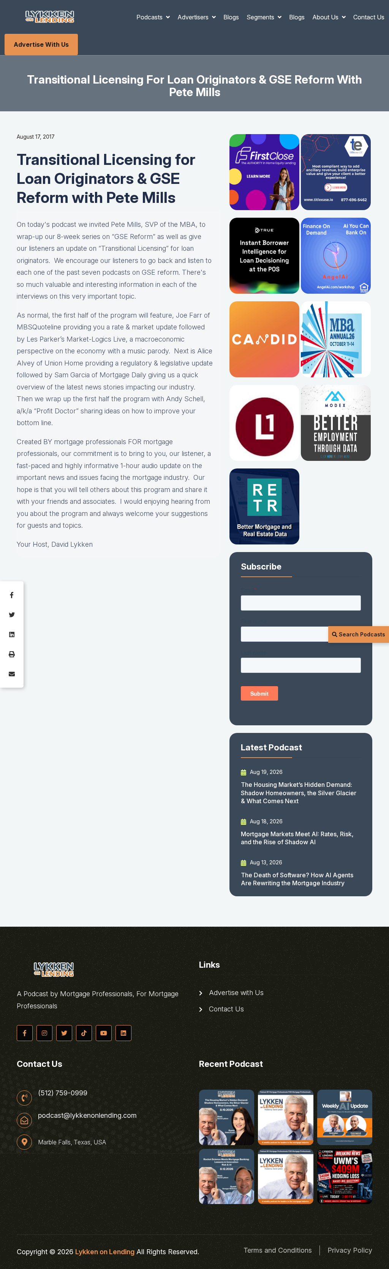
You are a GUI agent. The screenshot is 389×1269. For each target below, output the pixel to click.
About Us (326, 17)
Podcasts (150, 17)
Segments (261, 17)
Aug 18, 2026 (265, 821)
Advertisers (193, 17)
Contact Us (368, 17)
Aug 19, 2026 (265, 772)
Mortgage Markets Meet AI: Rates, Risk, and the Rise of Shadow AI (297, 838)
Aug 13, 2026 (265, 862)
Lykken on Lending (104, 1252)
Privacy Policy (349, 1250)
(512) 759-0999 (62, 1093)
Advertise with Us (41, 44)
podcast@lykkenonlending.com (87, 1115)
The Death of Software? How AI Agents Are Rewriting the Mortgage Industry (297, 879)
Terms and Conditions (278, 1250)
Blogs (231, 17)
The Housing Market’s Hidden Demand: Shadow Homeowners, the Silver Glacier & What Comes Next (298, 793)
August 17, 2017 (36, 136)
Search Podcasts (361, 634)
